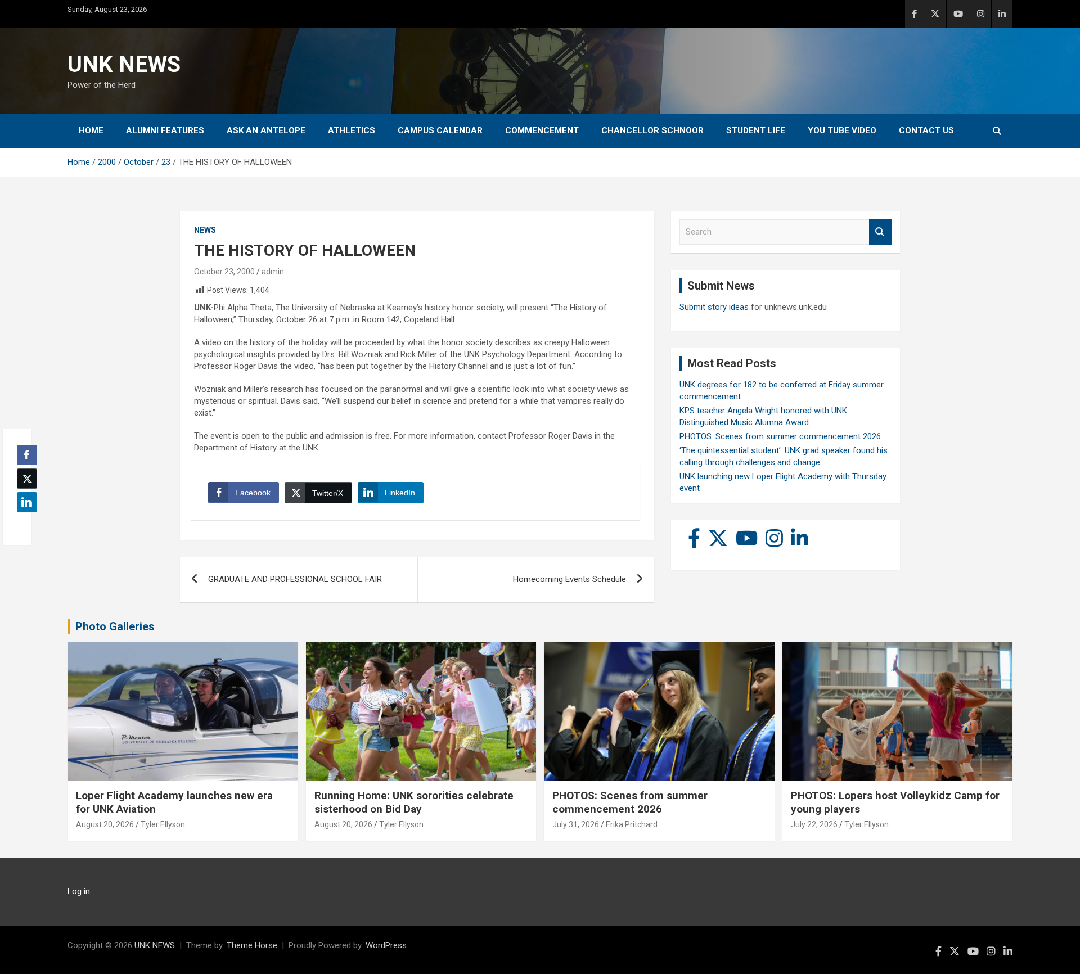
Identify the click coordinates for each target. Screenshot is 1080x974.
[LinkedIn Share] (27, 502)
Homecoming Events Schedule (569, 579)
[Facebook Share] (27, 455)
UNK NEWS (124, 64)
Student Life (755, 130)
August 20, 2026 (105, 824)
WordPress (386, 945)
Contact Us (926, 130)
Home (91, 130)
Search (880, 232)
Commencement (542, 130)
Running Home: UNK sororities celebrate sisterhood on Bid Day (414, 802)
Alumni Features (165, 130)
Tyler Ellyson (163, 824)
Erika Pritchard (632, 824)
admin (273, 271)
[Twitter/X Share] (27, 478)
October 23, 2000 (224, 271)
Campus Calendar (440, 130)
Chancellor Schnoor (652, 130)
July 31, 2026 (575, 824)
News (205, 230)
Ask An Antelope (266, 130)
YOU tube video (842, 130)
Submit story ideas (714, 307)
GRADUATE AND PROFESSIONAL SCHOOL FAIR (295, 579)
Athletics (351, 130)
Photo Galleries (115, 626)
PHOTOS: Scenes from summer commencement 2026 (780, 436)
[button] (23, 524)
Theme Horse (252, 945)
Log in (79, 891)
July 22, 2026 (814, 824)
